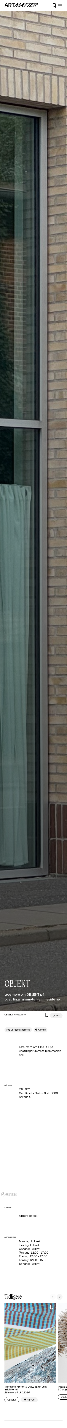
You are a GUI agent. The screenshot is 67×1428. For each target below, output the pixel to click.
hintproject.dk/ (29, 1216)
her (21, 1055)
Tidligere (13, 1296)
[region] (33, 1153)
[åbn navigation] (60, 5)
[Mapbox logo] (9, 1194)
